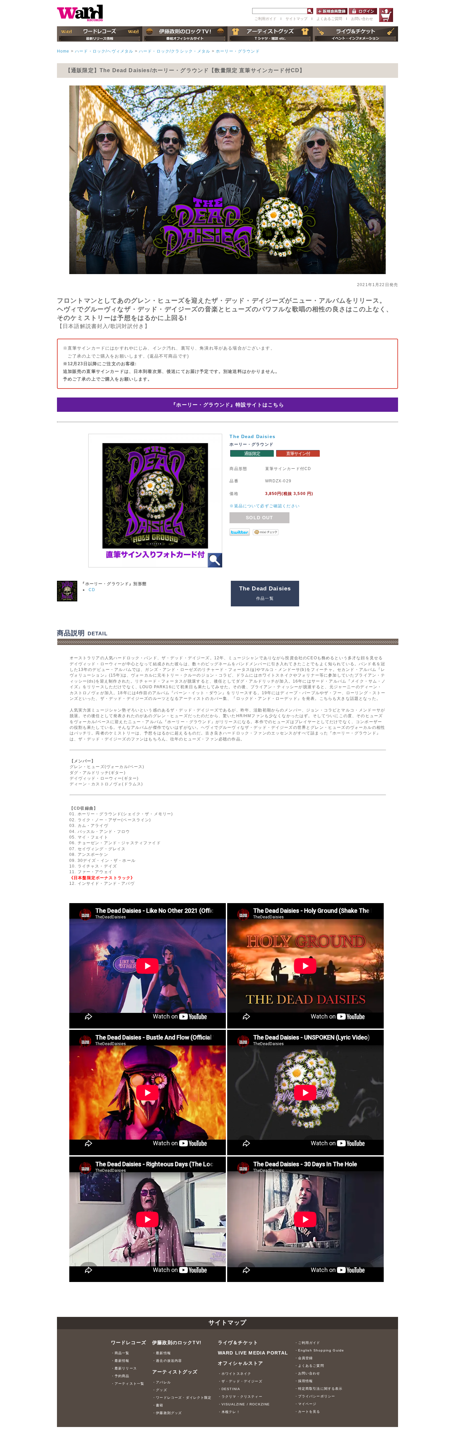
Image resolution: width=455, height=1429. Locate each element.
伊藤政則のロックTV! (177, 1342)
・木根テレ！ (229, 1412)
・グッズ (159, 1390)
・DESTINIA (229, 1389)
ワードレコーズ (128, 1342)
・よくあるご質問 (309, 1365)
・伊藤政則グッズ (167, 1413)
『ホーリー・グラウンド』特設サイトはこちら (227, 404)
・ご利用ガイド (307, 1343)
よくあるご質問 (329, 19)
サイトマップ (296, 19)
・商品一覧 (120, 1353)
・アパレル (161, 1382)
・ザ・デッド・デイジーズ (240, 1381)
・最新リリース (124, 1368)
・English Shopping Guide (319, 1350)
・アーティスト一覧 (127, 1383)
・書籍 (157, 1405)
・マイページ (305, 1404)
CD (92, 589)
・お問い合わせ (307, 1373)
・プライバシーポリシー (314, 1396)
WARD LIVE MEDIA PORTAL (253, 1352)
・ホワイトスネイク (234, 1373)
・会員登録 (303, 1358)
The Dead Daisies (252, 436)
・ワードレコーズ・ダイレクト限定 (182, 1397)
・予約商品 (120, 1376)
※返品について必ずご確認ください (264, 506)
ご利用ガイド (265, 19)
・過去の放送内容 (167, 1360)
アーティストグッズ (175, 1371)
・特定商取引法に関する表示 (318, 1388)
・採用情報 (303, 1381)
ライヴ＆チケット (238, 1342)
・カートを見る (307, 1411)
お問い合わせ (362, 19)
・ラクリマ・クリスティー (240, 1396)
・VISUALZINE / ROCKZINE (244, 1404)
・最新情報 (120, 1360)
